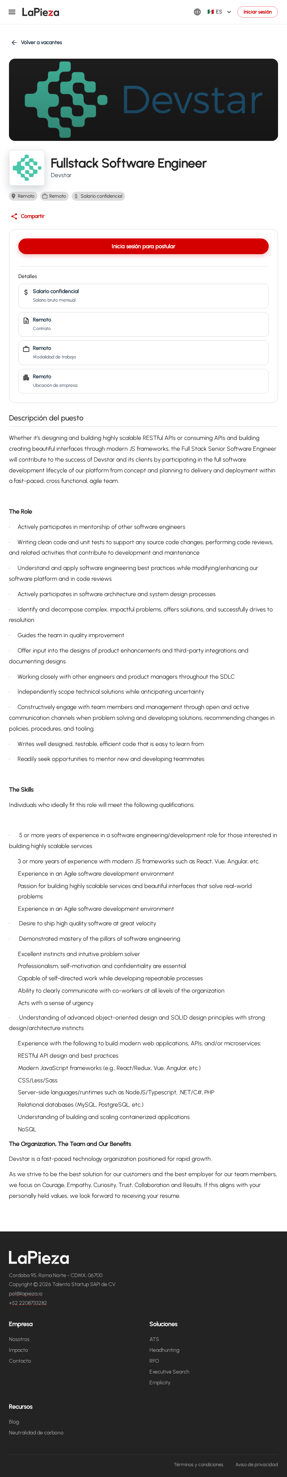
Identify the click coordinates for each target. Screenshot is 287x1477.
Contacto (20, 1361)
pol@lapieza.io (26, 1294)
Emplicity (159, 1382)
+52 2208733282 (28, 1303)
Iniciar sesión (258, 12)
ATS (154, 1339)
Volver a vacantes (41, 42)
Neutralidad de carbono (36, 1433)
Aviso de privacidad (256, 1464)
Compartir (32, 216)
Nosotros (19, 1339)
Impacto (18, 1350)
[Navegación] (11, 11)
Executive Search (169, 1372)
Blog (14, 1422)
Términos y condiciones (198, 1464)
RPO (154, 1361)
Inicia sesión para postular (143, 246)
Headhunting (164, 1350)
